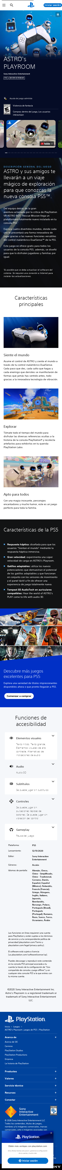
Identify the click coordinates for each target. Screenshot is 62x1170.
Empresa (9, 1059)
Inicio (7, 1026)
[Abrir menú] (4, 5)
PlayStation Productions (16, 1054)
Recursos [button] (10, 1092)
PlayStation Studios (14, 1050)
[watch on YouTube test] (47, 143)
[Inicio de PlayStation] (31, 5)
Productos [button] (11, 1071)
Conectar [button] (10, 1099)
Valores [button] (9, 1078)
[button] (57, 14)
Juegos (16, 1026)
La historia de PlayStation (17, 1063)
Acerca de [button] (10, 1037)
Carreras (9, 1046)
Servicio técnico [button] (14, 1085)
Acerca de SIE (11, 1041)
